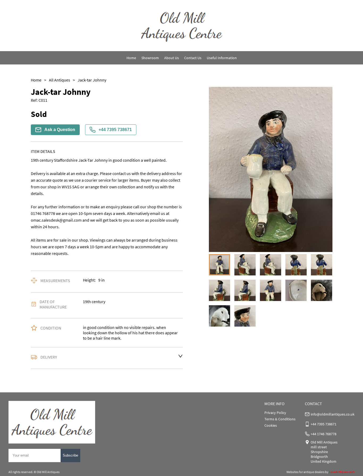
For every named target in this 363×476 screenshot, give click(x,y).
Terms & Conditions (280, 419)
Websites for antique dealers (305, 472)
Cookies (270, 425)
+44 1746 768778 (323, 434)
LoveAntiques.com (341, 472)
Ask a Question (59, 129)
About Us (171, 57)
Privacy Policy (275, 412)
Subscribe (70, 455)
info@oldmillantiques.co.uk (332, 414)
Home (131, 57)
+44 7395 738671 (115, 129)
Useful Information (222, 57)
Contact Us (192, 57)
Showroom (150, 57)
